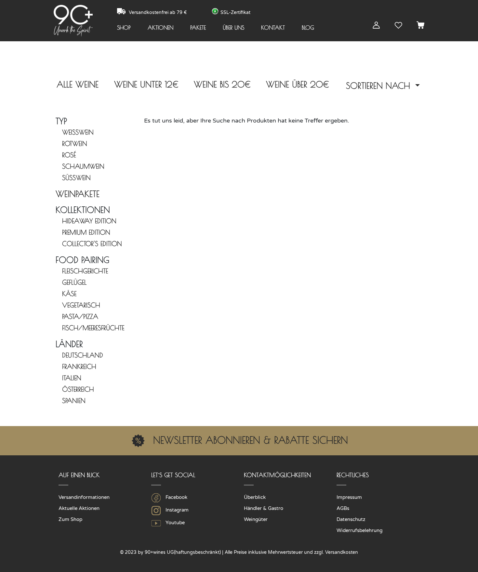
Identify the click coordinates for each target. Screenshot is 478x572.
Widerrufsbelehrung (359, 530)
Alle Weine (78, 84)
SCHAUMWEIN (83, 166)
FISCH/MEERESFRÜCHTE (93, 328)
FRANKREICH (79, 366)
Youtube (174, 523)
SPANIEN (74, 400)
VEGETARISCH (81, 305)
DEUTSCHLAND (82, 355)
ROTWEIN (74, 143)
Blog (308, 27)
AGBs (343, 508)
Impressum (349, 497)
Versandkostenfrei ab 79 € (158, 12)
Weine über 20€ (297, 84)
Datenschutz (351, 519)
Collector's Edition (92, 243)
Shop (124, 27)
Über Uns (233, 27)
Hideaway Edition (89, 221)
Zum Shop (70, 519)
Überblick (255, 497)
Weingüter (256, 519)
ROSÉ (69, 155)
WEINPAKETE (78, 194)
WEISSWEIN (78, 132)
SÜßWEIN (76, 177)
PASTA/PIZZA (80, 316)
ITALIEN (71, 378)
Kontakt (273, 27)
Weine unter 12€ (146, 84)
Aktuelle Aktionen (79, 508)
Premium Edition (86, 232)
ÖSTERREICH (78, 389)
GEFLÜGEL (74, 282)
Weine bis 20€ (222, 84)
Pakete (198, 27)
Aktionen (160, 27)
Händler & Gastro (263, 508)
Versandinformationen (84, 497)
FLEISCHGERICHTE (85, 271)
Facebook (175, 497)
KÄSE (69, 293)
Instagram (176, 510)
